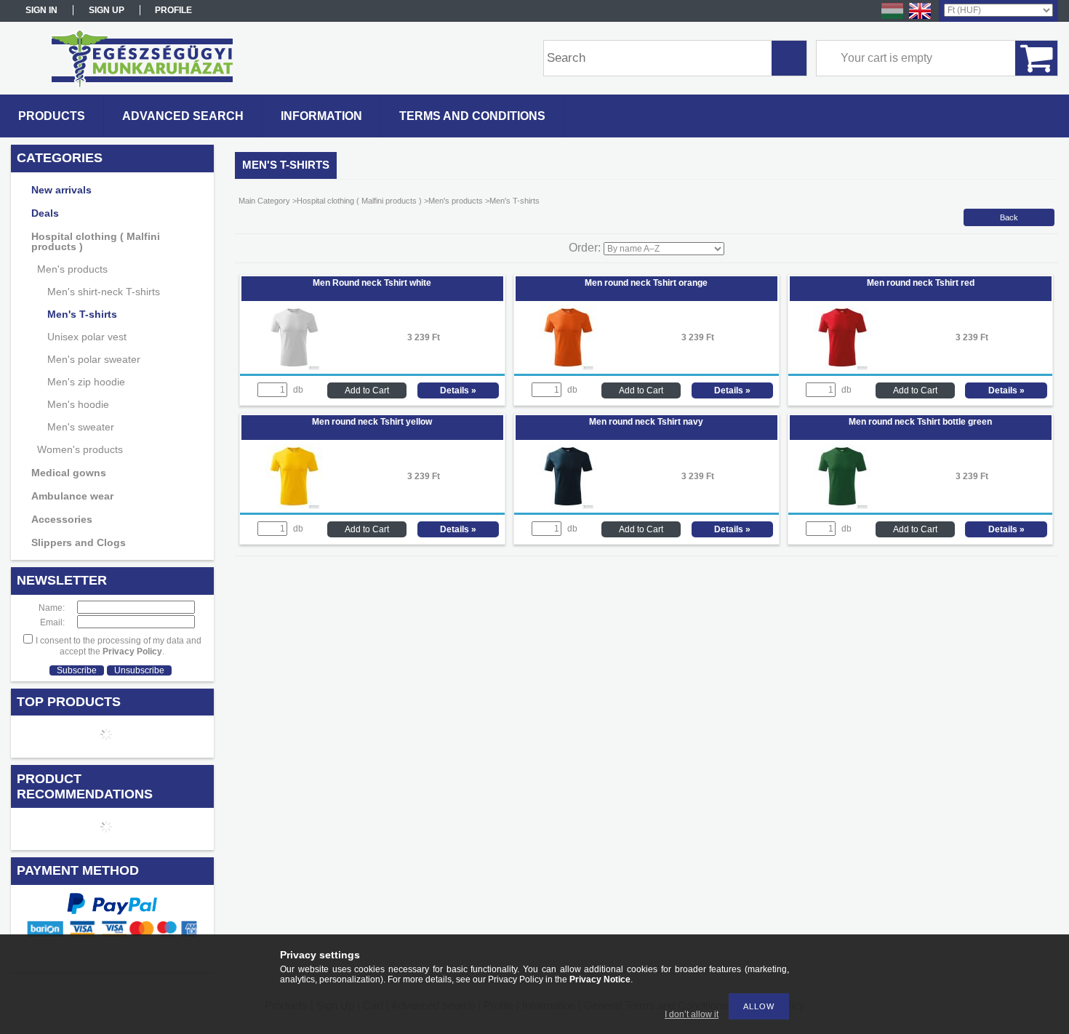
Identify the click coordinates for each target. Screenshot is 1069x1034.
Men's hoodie (78, 404)
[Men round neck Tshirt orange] (568, 367)
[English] (920, 18)
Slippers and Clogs (78, 542)
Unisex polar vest (87, 336)
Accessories (61, 519)
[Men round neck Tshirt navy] (568, 506)
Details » (458, 390)
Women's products (80, 449)
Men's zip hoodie (86, 382)
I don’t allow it (691, 1014)
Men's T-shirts (82, 314)
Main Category (264, 200)
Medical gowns (68, 472)
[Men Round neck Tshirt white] (294, 367)
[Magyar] (892, 18)
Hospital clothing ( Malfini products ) (95, 241)
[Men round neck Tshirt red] (842, 367)
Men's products (72, 269)
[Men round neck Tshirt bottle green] (842, 506)
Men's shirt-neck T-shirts (103, 291)
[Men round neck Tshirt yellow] (294, 506)
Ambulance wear (72, 496)
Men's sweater (80, 427)
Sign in (41, 10)
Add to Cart (367, 390)
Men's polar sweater (93, 359)
